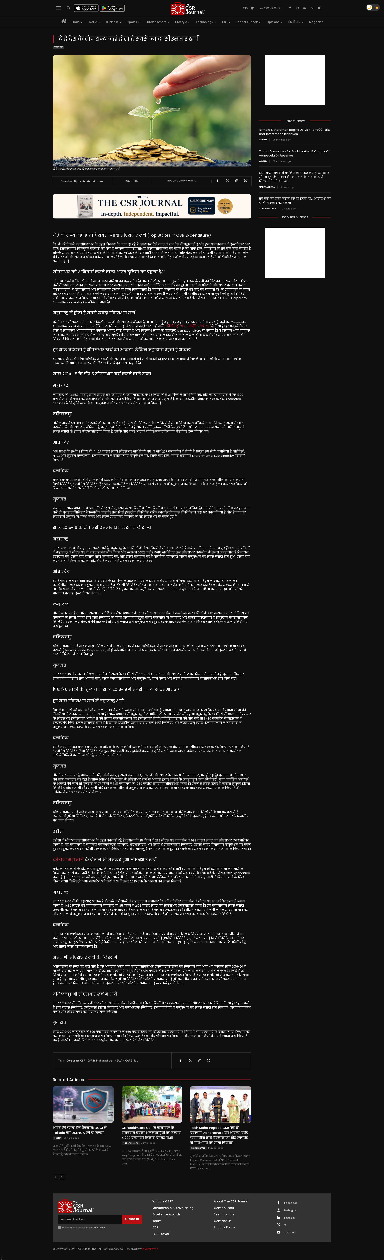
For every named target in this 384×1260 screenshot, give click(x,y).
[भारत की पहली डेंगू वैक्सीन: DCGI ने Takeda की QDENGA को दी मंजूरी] (83, 1104)
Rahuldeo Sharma (91, 181)
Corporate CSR (75, 1060)
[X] (312, 8)
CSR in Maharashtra (99, 1060)
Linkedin (289, 1218)
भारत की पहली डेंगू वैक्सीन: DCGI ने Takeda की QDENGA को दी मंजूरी (80, 1130)
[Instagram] (297, 8)
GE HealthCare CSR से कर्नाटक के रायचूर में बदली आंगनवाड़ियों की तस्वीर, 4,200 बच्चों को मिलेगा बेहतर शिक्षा (151, 1132)
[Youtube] (319, 8)
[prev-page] (55, 1177)
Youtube (289, 1232)
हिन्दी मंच (58, 47)
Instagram (291, 1210)
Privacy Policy (97, 1227)
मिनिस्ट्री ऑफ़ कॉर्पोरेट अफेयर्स (188, 326)
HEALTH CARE (123, 1060)
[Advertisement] (295, 80)
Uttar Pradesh (267, 208)
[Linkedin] (304, 8)
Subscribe (132, 1219)
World (263, 139)
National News (130, 1142)
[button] (68, 8)
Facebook (290, 1203)
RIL (136, 1060)
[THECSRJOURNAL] (188, 8)
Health (57, 1137)
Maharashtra (198, 1147)
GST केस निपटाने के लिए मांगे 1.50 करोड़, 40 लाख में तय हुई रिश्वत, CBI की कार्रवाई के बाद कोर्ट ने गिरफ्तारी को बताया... (294, 177)
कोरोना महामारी (68, 859)
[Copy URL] (236, 180)
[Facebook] (290, 8)
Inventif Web (150, 1249)
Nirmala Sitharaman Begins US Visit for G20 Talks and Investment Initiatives (294, 132)
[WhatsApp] (245, 180)
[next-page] (61, 1177)
